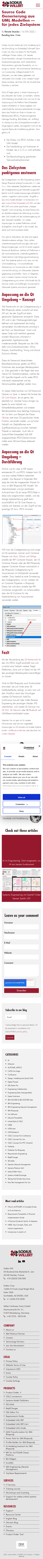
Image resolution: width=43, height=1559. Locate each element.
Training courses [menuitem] (13, 1489)
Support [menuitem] (9, 1510)
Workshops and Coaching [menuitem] (17, 1492)
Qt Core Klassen (9, 397)
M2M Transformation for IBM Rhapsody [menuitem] (19, 1433)
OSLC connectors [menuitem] (14, 1396)
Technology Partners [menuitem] (15, 1341)
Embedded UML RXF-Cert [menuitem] (17, 1424)
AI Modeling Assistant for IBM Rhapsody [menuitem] (19, 1447)
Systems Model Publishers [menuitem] (17, 1400)
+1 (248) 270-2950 (16, 1299)
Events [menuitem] (9, 1526)
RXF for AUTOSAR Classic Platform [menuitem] (17, 1453)
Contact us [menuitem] (11, 1349)
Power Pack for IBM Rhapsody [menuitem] (19, 1438)
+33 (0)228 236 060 (16, 1278)
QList (15, 556)
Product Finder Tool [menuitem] (15, 1534)
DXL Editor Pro (13, 1085)
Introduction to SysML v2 (17, 1232)
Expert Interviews (14, 1096)
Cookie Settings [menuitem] (13, 1381)
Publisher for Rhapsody (16, 1150)
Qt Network (15, 710)
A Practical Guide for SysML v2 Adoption (23, 1221)
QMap (33, 556)
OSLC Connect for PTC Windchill (20, 1143)
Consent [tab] (7, 756)
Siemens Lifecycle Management (19, 1164)
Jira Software (12, 1114)
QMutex (5, 417)
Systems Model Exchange (17, 1175)
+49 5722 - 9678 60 (16, 1316)
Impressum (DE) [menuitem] (13, 1369)
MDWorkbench (13, 1132)
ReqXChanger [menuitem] (12, 1408)
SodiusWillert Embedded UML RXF (19, 203)
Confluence (12, 1075)
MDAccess (12, 1129)
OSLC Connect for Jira (16, 1139)
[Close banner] (39, 748)
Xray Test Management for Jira (19, 1182)
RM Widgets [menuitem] (11, 1459)
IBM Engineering (14, 1103)
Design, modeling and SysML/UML (20, 1078)
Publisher (11, 1146)
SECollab (11, 1161)
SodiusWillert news (15, 1172)
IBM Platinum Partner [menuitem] (15, 1334)
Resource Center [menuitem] (13, 1514)
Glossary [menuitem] (10, 1530)
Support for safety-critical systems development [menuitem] (21, 1497)
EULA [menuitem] (8, 1373)
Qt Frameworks (31, 659)
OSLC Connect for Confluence (19, 1136)
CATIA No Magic (14, 1071)
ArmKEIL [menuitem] (9, 1463)
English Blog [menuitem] (11, 1518)
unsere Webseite (8, 733)
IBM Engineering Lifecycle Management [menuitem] (17, 1468)
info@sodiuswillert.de (16, 730)
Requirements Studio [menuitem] (15, 1416)
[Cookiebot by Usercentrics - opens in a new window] (25, 748)
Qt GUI (5, 710)
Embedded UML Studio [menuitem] (16, 1428)
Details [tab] (21, 756)
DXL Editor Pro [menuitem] (12, 1412)
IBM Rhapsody (13, 1111)
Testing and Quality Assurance (19, 1179)
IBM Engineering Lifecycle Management (22, 1107)
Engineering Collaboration (17, 1089)
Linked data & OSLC (15, 1121)
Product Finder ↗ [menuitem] (13, 1392)
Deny (21, 811)
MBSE (10, 1125)
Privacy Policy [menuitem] (11, 1361)
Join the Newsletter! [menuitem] (15, 1345)
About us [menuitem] (10, 1330)
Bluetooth (31, 710)
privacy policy (22, 1031)
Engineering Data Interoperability (20, 1093)
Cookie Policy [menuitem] (12, 1377)
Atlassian (11, 1064)
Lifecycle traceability (15, 1118)
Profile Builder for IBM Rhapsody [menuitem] (20, 1442)
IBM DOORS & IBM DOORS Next (20, 1100)
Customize (20, 804)
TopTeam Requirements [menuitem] (16, 1473)
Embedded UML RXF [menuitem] (15, 1420)
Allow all (21, 797)
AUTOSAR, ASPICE (15, 1067)
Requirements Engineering (17, 1154)
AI (8, 1060)
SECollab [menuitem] (10, 1404)
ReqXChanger (13, 1157)
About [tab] (35, 756)
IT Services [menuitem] (10, 1485)
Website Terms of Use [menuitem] (15, 1365)
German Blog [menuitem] (12, 1522)
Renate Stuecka (12, 31)
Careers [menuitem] (9, 1337)
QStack (22, 556)
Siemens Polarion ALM (16, 1168)
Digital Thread (13, 1082)
